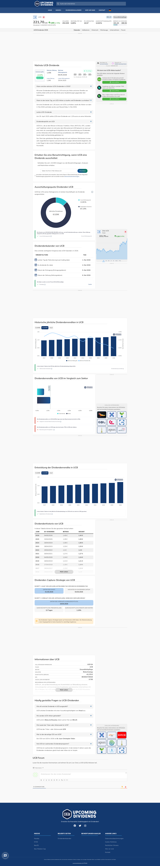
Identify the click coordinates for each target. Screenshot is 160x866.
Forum (123, 30)
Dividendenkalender (64, 839)
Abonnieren (82, 171)
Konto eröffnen (115, 82)
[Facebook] (74, 825)
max (116, 261)
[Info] (92, 192)
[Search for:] (91, 4)
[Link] (62, 780)
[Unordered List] (54, 780)
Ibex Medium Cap (40, 849)
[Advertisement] (80, 47)
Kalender (77, 30)
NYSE (36, 842)
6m (108, 261)
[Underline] (46, 780)
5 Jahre (37, 328)
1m (106, 261)
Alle (51, 328)
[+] (67, 780)
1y (111, 261)
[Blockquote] (56, 780)
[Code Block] (59, 780)
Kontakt (107, 852)
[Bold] (41, 780)
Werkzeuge (104, 30)
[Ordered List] (51, 780)
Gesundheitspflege (120, 17)
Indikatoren (86, 30)
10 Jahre (45, 328)
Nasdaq (36, 839)
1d (103, 260)
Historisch (94, 30)
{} (64, 780)
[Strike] (49, 780)
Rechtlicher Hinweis (112, 845)
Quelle (90, 284)
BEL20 (109, 17)
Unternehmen (114, 30)
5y (113, 261)
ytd (120, 261)
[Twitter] (80, 825)
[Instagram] (85, 825)
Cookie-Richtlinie (111, 842)
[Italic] (43, 780)
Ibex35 (36, 845)
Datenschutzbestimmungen (71, 176)
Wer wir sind (109, 849)
